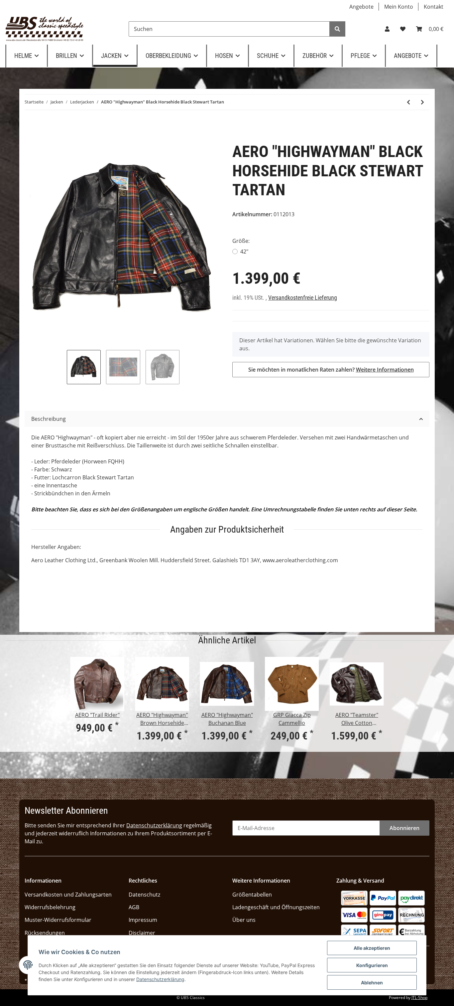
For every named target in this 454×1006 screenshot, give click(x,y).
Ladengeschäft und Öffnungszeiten (276, 907)
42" (244, 251)
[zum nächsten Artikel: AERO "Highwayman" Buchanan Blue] (422, 102)
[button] (387, 29)
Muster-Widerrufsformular (58, 919)
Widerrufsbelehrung (50, 907)
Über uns (244, 919)
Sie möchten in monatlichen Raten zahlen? (331, 369)
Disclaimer (142, 932)
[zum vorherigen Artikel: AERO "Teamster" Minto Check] (408, 102)
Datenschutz (144, 894)
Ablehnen (372, 982)
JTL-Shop (419, 997)
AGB (134, 907)
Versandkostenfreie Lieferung (302, 297)
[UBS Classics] (44, 29)
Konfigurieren (372, 965)
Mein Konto (398, 6)
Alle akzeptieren (372, 948)
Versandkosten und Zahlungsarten (68, 894)
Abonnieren (404, 828)
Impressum (143, 919)
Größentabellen (252, 894)
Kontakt (433, 6)
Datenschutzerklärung (154, 825)
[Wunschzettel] (403, 29)
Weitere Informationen (385, 369)
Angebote (361, 6)
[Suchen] (337, 29)
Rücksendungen (45, 932)
